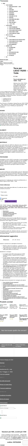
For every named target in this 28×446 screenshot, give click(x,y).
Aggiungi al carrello (11, 201)
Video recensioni (12, 54)
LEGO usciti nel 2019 (23, 207)
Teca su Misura (12, 36)
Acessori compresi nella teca (10, 213)
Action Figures (3, 207)
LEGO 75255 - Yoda (12, 207)
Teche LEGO (15, 205)
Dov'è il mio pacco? (7, 292)
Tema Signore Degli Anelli (14, 19)
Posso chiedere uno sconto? (9, 295)
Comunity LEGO (9, 46)
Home (1, 62)
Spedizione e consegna (8, 214)
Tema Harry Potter (13, 16)
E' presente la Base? (8, 283)
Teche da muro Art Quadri (14, 33)
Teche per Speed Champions (14, 28)
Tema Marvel (11, 13)
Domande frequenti (7, 215)
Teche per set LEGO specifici (16, 206)
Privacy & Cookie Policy (6, 384)
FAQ (6, 57)
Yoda (6, 208)
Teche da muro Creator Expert (15, 30)
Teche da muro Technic (13, 32)
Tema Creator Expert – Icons (15, 6)
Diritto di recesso (4, 399)
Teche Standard (9, 5)
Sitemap (2, 363)
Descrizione (6, 211)
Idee (6, 38)
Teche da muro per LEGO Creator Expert (17, 39)
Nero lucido (4, 192)
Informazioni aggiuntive (8, 212)
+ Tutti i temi (11, 24)
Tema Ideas (11, 17)
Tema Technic (11, 20)
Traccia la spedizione (5, 388)
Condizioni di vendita (5, 395)
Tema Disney (11, 9)
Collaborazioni (12, 47)
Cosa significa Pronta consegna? (11, 282)
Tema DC (10, 8)
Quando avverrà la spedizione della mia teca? (14, 296)
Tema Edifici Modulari (13, 11)
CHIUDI (2, 445)
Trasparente (4, 198)
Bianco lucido (4, 195)
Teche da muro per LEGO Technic (15, 41)
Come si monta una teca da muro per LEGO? (13, 284)
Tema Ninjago (11, 14)
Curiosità (11, 49)
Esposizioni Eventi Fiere (14, 52)
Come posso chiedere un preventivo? (12, 290)
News (10, 50)
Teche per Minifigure (13, 27)
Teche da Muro (9, 25)
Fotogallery (11, 55)
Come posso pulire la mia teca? (10, 293)
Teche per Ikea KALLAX (13, 43)
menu (4, 3)
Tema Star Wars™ (12, 22)
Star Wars (2, 208)
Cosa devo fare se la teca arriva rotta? (12, 294)
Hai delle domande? (5, 381)
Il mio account (3, 402)
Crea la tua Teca (9, 35)
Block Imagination (12, 44)
